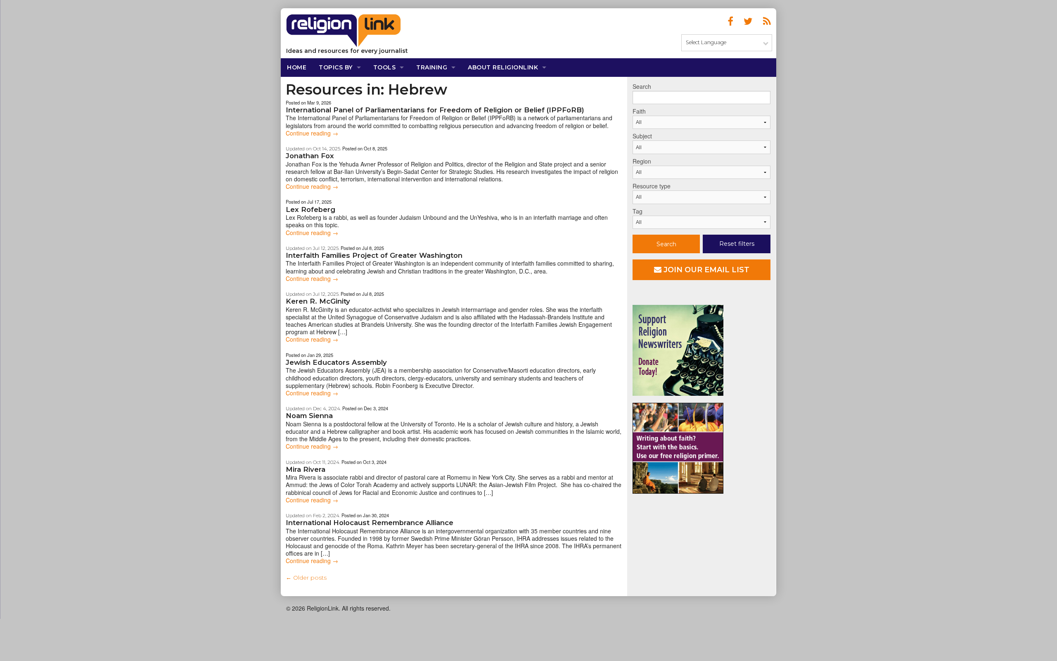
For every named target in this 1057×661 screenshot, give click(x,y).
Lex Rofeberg (310, 209)
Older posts (306, 577)
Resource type (652, 186)
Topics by (336, 67)
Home (296, 67)
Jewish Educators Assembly (336, 362)
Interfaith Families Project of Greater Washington (374, 255)
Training (431, 67)
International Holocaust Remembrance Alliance (369, 522)
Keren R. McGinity (318, 301)
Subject (642, 136)
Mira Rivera (305, 469)
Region (642, 161)
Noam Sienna (309, 415)
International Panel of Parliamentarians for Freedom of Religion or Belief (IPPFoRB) (435, 110)
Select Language (706, 42)
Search (642, 86)
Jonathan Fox (310, 156)
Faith (639, 111)
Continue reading (312, 133)
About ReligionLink (503, 67)
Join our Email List (705, 269)
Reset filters (736, 243)
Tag (637, 211)
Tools (384, 67)
